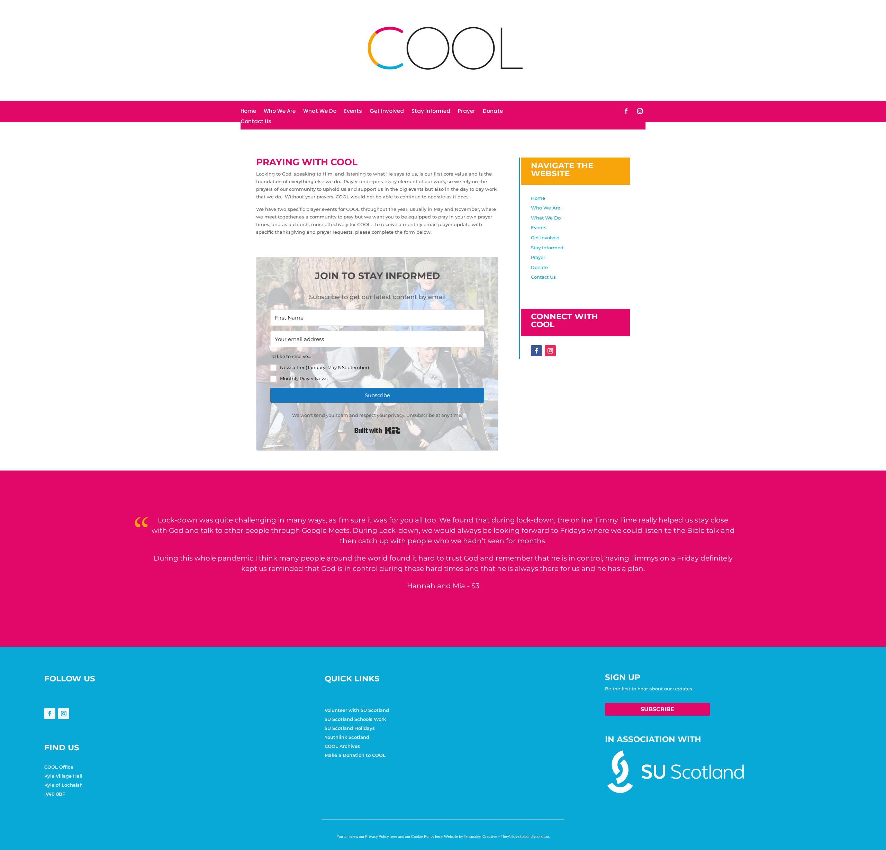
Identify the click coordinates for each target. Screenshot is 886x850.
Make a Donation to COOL (355, 755)
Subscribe (657, 709)
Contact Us (256, 122)
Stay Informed (431, 112)
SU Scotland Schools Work (355, 719)
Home (248, 112)
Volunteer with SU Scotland (357, 710)
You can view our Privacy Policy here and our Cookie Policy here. (390, 836)
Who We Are (280, 112)
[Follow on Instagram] (639, 111)
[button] (377, 367)
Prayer (466, 112)
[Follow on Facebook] (626, 111)
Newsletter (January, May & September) (324, 367)
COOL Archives (342, 746)
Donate (493, 112)
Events (353, 112)
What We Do (319, 112)
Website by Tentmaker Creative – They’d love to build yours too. (497, 836)
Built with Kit (377, 430)
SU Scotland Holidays (350, 728)
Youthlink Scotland (347, 737)
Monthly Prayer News (303, 378)
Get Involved (387, 112)
